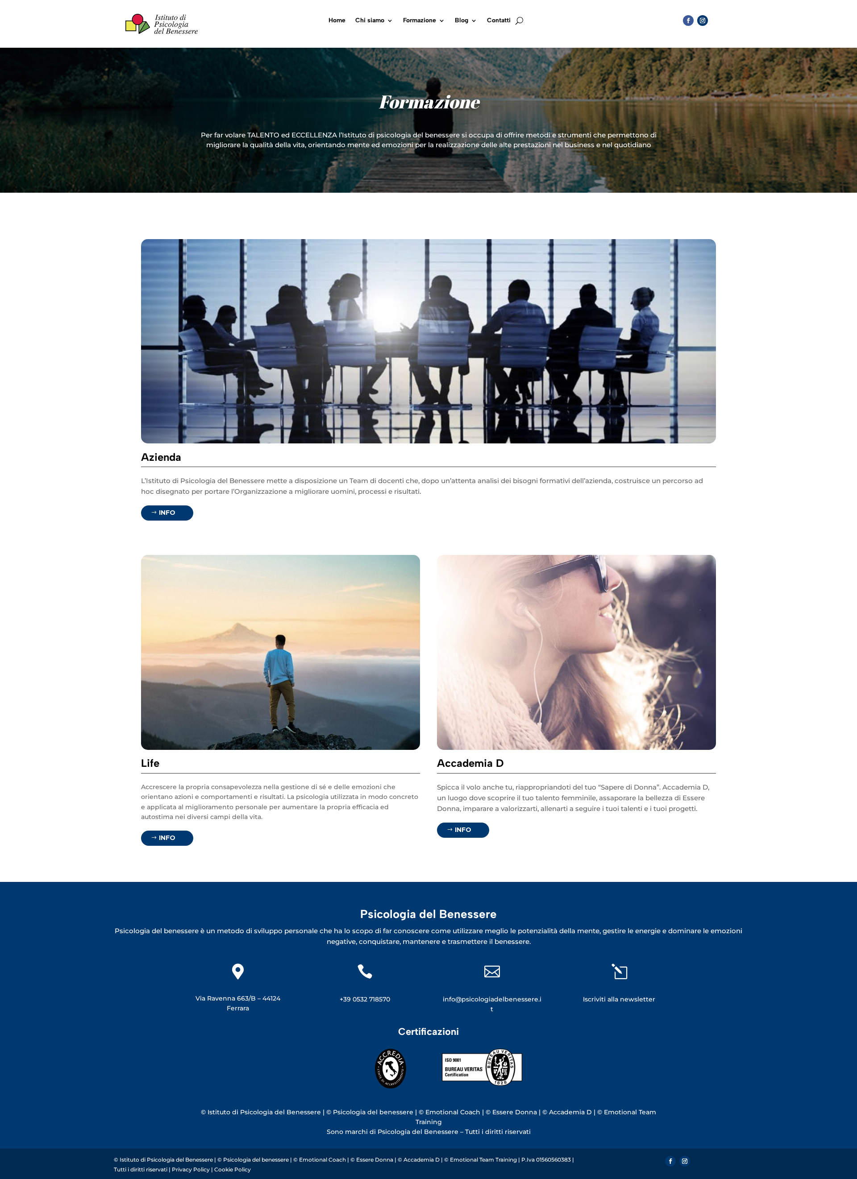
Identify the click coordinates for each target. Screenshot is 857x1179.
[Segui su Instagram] (702, 20)
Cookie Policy (232, 1169)
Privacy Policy (191, 1169)
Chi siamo (369, 20)
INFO (167, 513)
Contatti (499, 20)
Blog (461, 20)
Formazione (419, 20)
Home (337, 20)
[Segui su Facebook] (688, 20)
